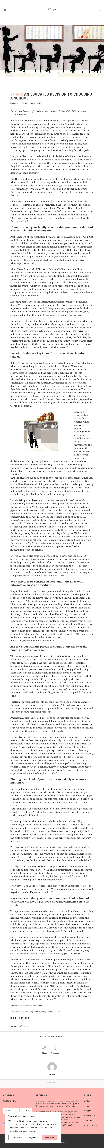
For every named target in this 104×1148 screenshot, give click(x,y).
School (61, 1037)
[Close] (58, 1114)
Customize (17, 1137)
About (87, 1101)
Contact (88, 1111)
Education (52, 1037)
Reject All (33, 1137)
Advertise (89, 1121)
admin (39, 103)
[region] (33, 1127)
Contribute (89, 1116)
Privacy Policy (91, 1126)
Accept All (49, 1137)
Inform (30, 103)
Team (86, 1106)
